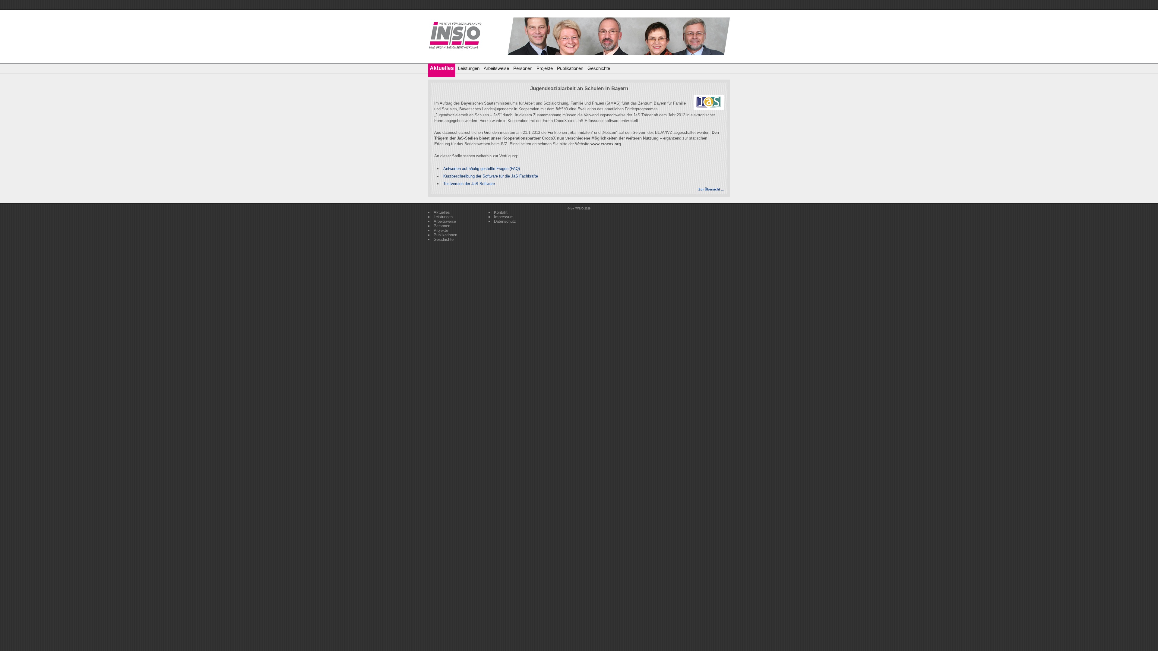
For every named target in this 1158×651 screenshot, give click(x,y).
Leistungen (468, 68)
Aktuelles (442, 68)
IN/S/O (579, 208)
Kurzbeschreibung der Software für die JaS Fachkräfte (490, 176)
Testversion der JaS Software (469, 183)
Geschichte (598, 68)
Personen (522, 68)
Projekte (544, 68)
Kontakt (501, 212)
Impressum (504, 217)
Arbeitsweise (496, 68)
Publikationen (570, 68)
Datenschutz (505, 221)
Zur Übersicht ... (711, 189)
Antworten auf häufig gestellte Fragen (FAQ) (481, 168)
